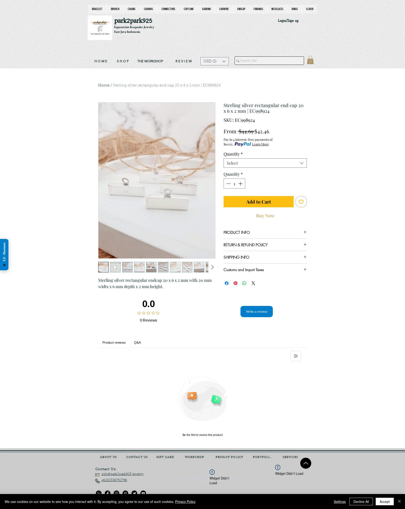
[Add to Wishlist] (301, 201)
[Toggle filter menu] (295, 356)
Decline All (361, 501)
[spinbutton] (234, 183)
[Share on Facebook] (226, 283)
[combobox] (265, 163)
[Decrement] (228, 183)
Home (103, 85)
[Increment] (240, 183)
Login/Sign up (288, 21)
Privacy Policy (185, 501)
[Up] (305, 463)
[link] (310, 60)
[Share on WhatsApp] (244, 283)
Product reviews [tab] (114, 342)
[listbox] (214, 61)
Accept (385, 501)
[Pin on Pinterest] (235, 283)
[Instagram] (116, 493)
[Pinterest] (125, 493)
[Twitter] (134, 493)
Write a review (256, 311)
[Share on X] (253, 283)
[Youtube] (143, 493)
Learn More (260, 144)
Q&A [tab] (137, 342)
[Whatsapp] (98, 493)
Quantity (233, 153)
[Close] (399, 501)
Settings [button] (340, 501)
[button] (214, 61)
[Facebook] (107, 493)
